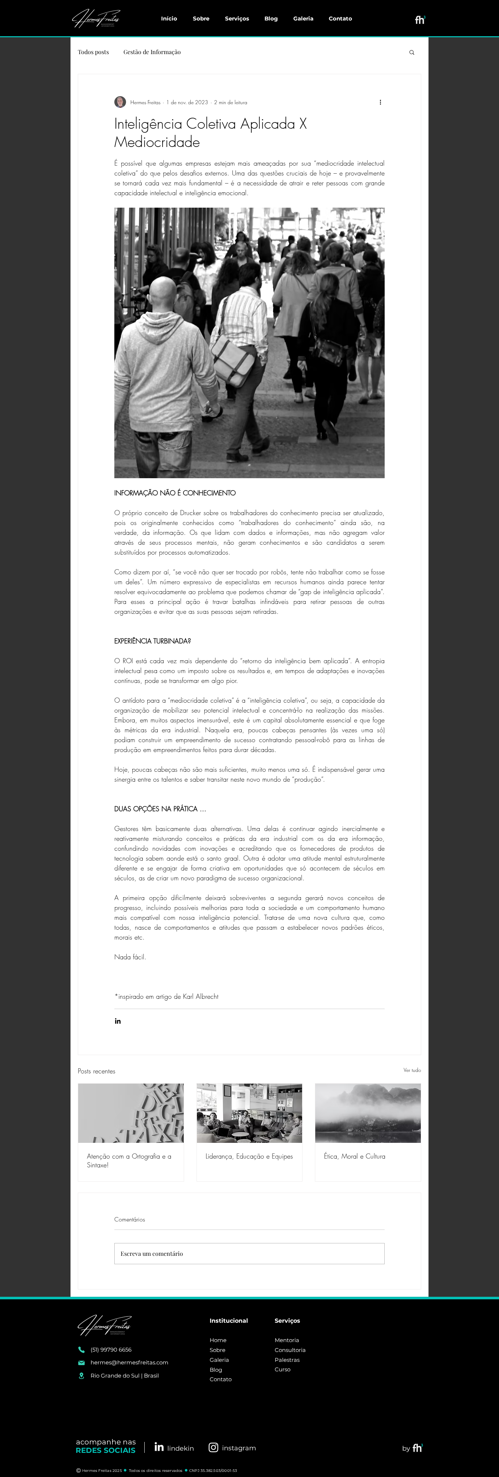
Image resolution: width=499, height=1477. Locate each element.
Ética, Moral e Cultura (354, 1156)
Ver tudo (412, 1069)
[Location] (81, 1375)
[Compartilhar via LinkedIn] (117, 1020)
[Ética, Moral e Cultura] (368, 1113)
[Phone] (81, 1350)
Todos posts (93, 52)
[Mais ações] (380, 102)
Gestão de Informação (152, 52)
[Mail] (81, 1363)
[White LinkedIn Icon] (159, 1446)
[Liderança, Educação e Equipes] (249, 1113)
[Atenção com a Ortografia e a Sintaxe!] (131, 1113)
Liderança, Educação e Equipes (249, 1156)
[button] (411, 52)
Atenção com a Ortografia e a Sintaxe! (129, 1160)
